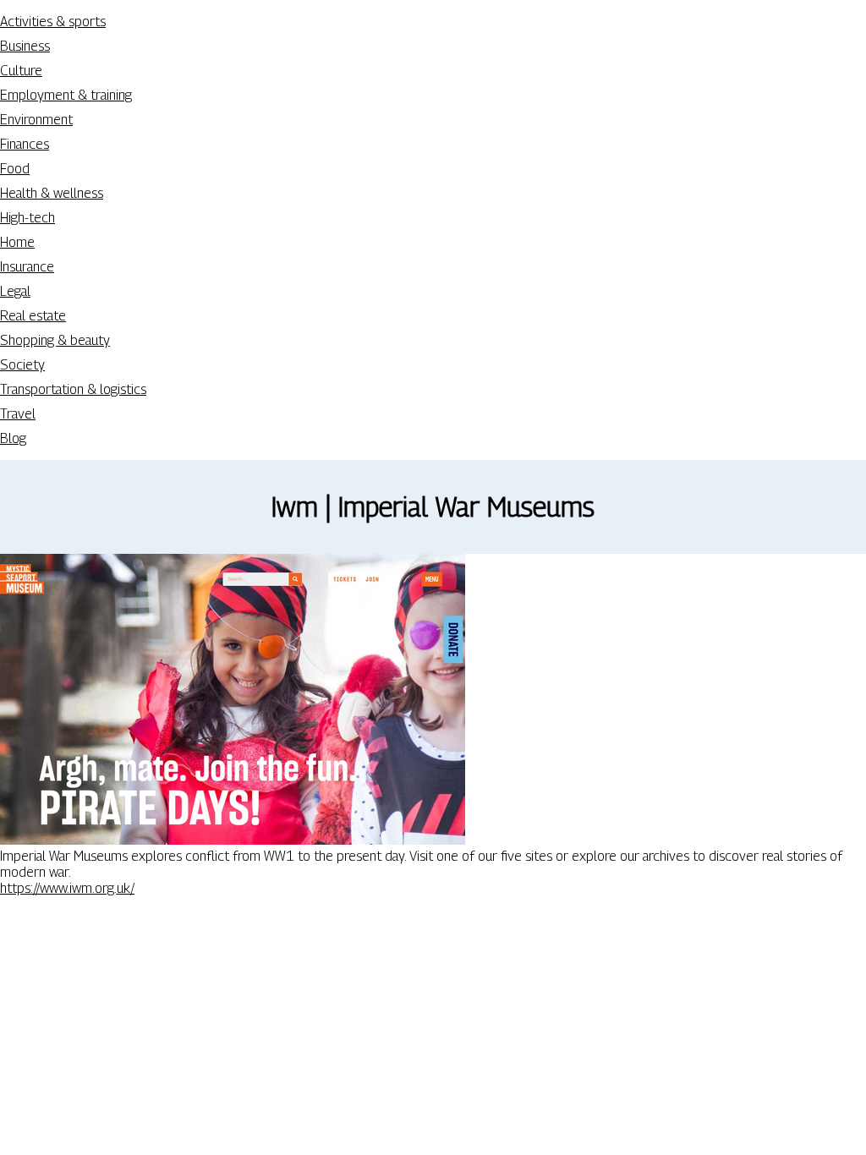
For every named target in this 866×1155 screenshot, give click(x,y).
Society (22, 365)
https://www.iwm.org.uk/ (67, 888)
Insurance (27, 267)
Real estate (33, 316)
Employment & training (66, 95)
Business (25, 46)
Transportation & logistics (73, 389)
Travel (18, 414)
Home (17, 242)
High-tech (27, 218)
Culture (21, 71)
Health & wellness (51, 193)
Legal (15, 291)
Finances (24, 144)
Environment (36, 120)
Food (15, 169)
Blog (13, 438)
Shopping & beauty (55, 340)
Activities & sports (53, 22)
